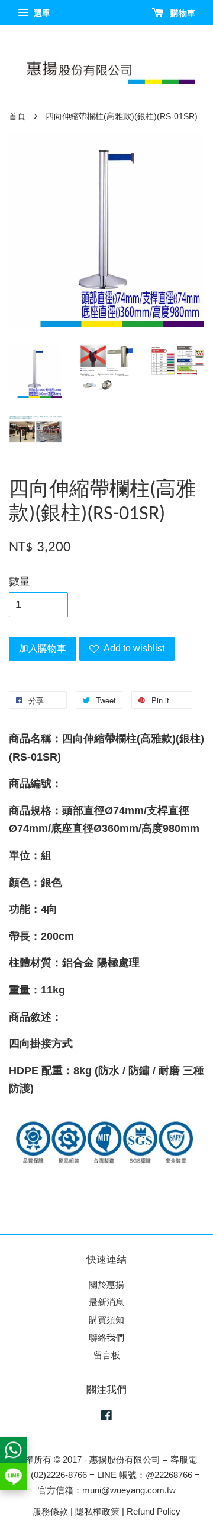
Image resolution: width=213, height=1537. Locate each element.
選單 (40, 13)
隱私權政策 (97, 1511)
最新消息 (106, 1302)
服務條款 (50, 1511)
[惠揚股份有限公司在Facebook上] (106, 1417)
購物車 (181, 13)
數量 (19, 581)
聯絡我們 (106, 1337)
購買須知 (106, 1320)
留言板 (106, 1355)
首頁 (17, 116)
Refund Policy (153, 1511)
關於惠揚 (106, 1284)
